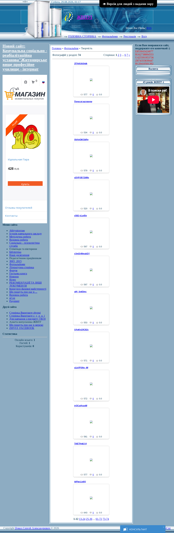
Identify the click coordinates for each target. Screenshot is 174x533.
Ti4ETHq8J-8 (80, 443)
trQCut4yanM (80, 405)
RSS (149, 28)
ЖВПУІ (84, 17)
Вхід (144, 36)
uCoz (168, 528)
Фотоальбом (71, 48)
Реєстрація (130, 36)
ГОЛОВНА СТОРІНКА (82, 36)
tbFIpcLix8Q (80, 482)
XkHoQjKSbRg (81, 139)
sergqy (93, 83)
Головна (56, 48)
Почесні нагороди (83, 101)
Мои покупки (25, 82)
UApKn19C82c (81, 329)
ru (43, 82)
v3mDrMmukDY (82, 253)
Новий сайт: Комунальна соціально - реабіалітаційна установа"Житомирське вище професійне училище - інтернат (25, 57)
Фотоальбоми (110, 36)
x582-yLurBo (80, 215)
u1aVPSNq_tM (81, 367)
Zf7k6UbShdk (80, 63)
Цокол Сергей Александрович (33, 528)
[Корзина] (33, 82)
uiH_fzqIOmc (80, 291)
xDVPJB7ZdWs (81, 177)
